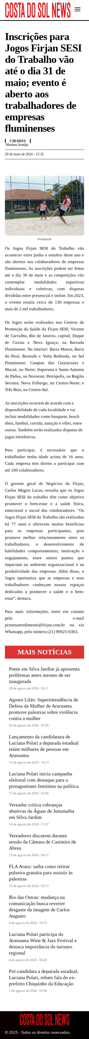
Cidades (18, 141)
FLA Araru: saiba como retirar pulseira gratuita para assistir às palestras (41, 872)
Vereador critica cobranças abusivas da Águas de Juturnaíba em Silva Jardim (41, 811)
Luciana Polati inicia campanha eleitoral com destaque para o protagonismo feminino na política (44, 780)
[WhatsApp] (21, 167)
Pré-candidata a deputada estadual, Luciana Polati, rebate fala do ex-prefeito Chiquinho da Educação (43, 977)
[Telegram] (33, 167)
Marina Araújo (17, 145)
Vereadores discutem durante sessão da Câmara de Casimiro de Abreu (42, 842)
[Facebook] (10, 167)
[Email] (44, 167)
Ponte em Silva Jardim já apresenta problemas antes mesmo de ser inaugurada (44, 675)
